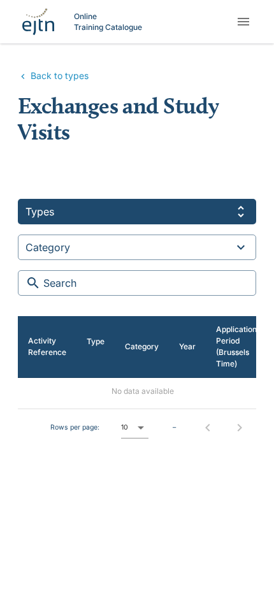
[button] (134, 427)
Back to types (58, 75)
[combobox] (137, 211)
